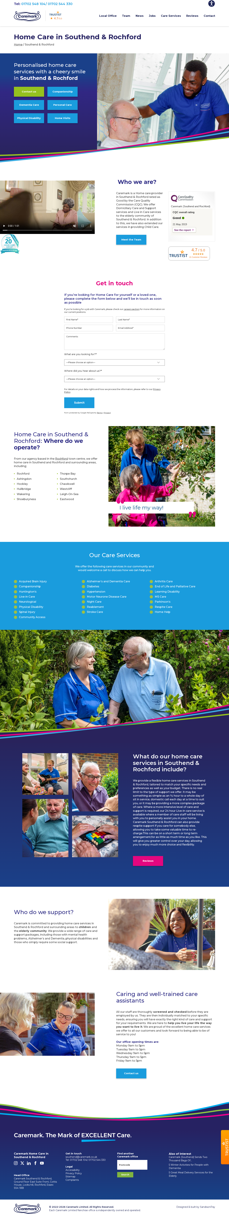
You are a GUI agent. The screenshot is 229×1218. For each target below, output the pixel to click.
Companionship (62, 91)
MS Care (160, 596)
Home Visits (62, 118)
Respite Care (163, 606)
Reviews (192, 15)
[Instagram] (16, 1164)
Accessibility (73, 1170)
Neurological (27, 601)
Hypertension (96, 591)
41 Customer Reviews (198, 257)
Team (126, 15)
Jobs (152, 15)
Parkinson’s (162, 601)
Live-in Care (27, 596)
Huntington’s (28, 591)
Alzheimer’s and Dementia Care (108, 581)
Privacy (107, 413)
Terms (99, 413)
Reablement (95, 606)
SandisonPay (207, 1206)
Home (18, 44)
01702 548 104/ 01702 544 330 (46, 4)
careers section (131, 309)
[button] (225, 1147)
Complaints (72, 1179)
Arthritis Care (164, 581)
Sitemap (70, 1176)
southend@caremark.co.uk (81, 1156)
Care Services (171, 15)
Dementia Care (29, 104)
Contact (209, 15)
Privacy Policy (74, 1173)
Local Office (108, 15)
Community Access (32, 617)
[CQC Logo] (182, 201)
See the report (182, 230)
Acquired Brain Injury (33, 581)
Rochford (61, 458)
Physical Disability (29, 118)
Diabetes (93, 586)
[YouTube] (42, 1164)
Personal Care (62, 104)
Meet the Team (131, 239)
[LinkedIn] (29, 1164)
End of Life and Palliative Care (175, 586)
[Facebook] (35, 1164)
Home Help (162, 612)
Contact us (29, 91)
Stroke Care (95, 612)
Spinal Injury (27, 612)
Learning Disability (167, 591)
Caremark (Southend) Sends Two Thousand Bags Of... (188, 1159)
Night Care (94, 601)
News (140, 15)
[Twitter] (22, 1164)
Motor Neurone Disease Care (106, 596)
